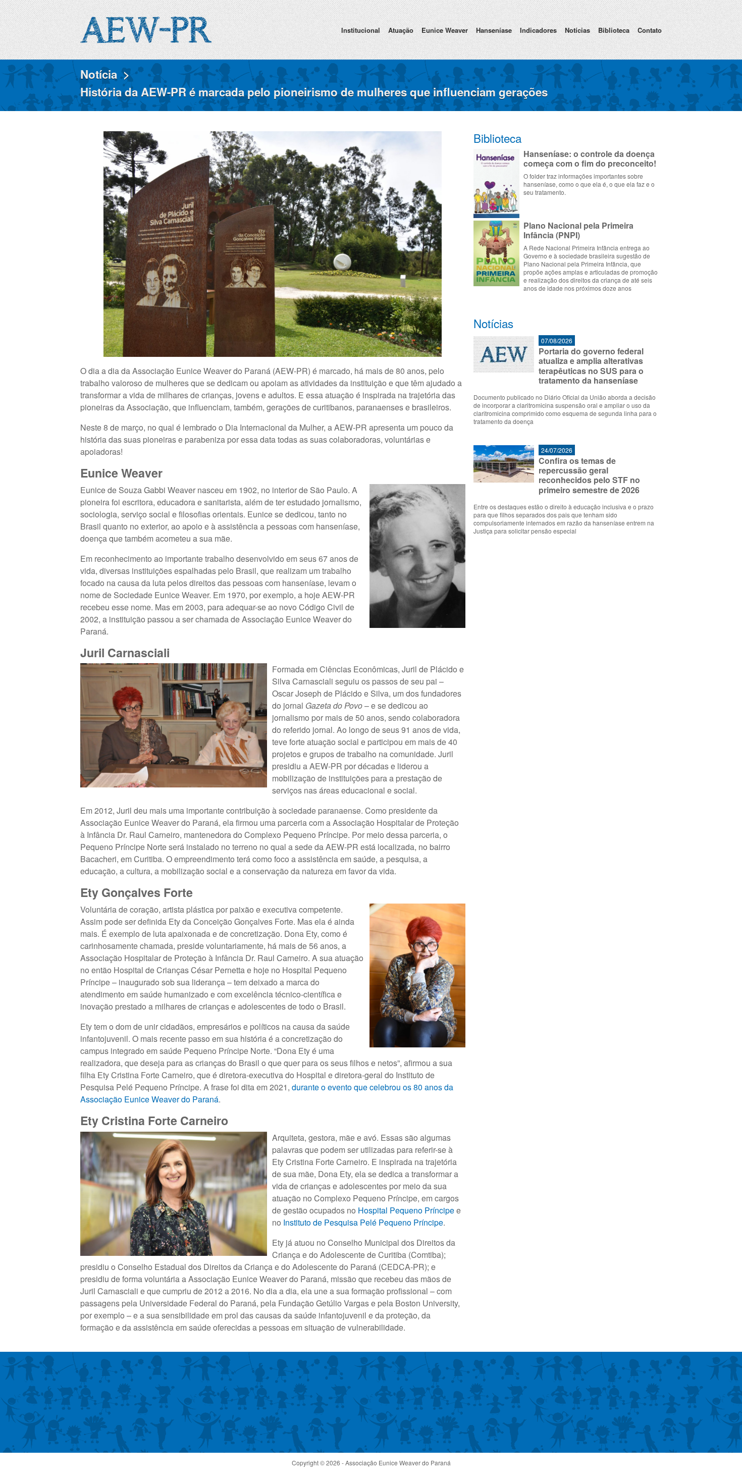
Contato (650, 30)
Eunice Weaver (444, 30)
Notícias (577, 30)
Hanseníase (494, 30)
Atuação (400, 30)
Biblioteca (613, 30)
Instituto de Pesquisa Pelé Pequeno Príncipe (363, 1222)
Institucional (360, 30)
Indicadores (538, 30)
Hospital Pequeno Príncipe (406, 1210)
